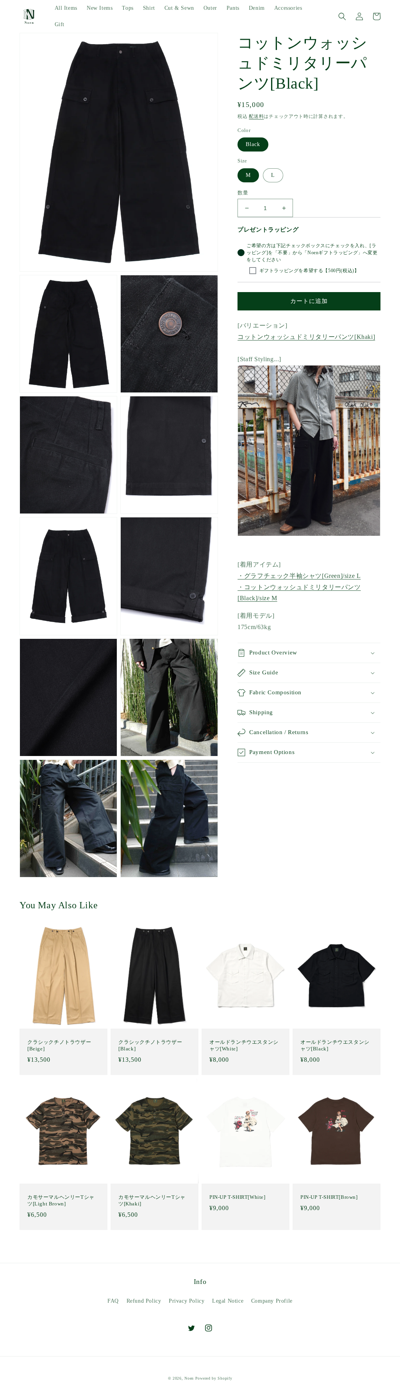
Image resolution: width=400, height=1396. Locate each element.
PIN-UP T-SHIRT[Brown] (329, 1197)
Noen (189, 1378)
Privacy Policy (186, 1301)
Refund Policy (144, 1301)
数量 (243, 193)
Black (253, 144)
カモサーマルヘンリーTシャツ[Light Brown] (61, 1200)
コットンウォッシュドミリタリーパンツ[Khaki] (306, 336)
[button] (342, 16)
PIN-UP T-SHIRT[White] (237, 1197)
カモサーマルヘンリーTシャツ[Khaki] (152, 1200)
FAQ (113, 1301)
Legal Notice (227, 1301)
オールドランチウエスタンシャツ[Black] (335, 1045)
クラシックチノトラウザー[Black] (150, 1045)
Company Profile (272, 1301)
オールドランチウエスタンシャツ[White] (244, 1045)
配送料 (256, 116)
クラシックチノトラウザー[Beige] (59, 1045)
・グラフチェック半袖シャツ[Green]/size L (299, 575)
